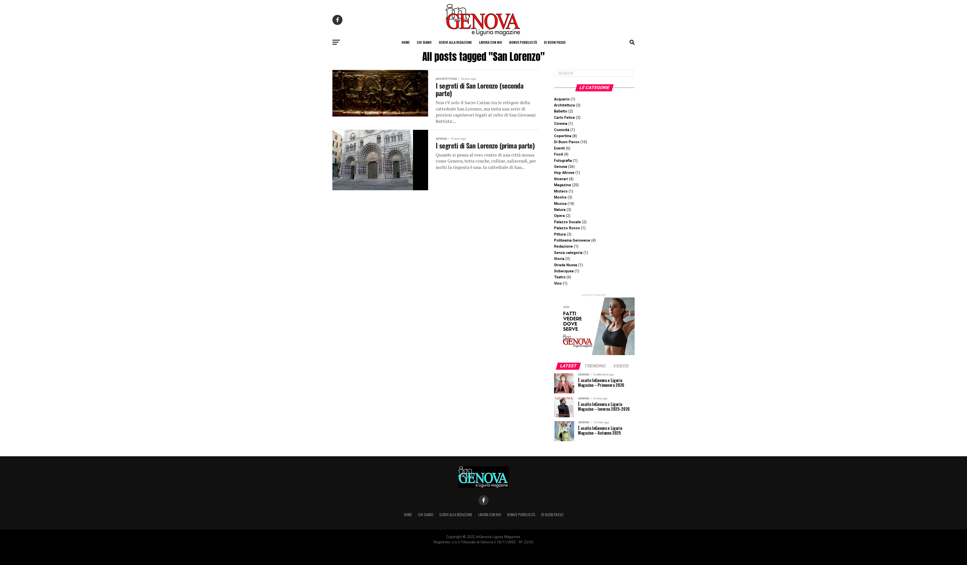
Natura (560, 210)
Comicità (561, 130)
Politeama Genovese (572, 240)
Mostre (560, 197)
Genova (560, 167)
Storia (559, 259)
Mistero (561, 191)
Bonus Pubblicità (523, 42)
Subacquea (564, 271)
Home (406, 42)
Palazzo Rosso (567, 228)
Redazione (563, 246)
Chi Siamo (424, 42)
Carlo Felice (564, 118)
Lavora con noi (490, 42)
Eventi (559, 148)
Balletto (560, 111)
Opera (559, 216)
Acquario (562, 99)
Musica (560, 204)
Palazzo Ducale (567, 222)
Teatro (560, 277)
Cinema (560, 124)
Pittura (560, 234)
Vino (558, 283)
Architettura (564, 105)
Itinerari (561, 179)
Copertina (562, 136)
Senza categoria (568, 253)
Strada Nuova (565, 265)
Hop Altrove (564, 173)
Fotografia (563, 161)
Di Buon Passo (555, 42)
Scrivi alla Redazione (455, 42)
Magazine (562, 185)
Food (558, 154)
